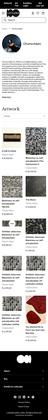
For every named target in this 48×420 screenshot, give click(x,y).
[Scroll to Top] (43, 406)
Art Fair (17, 4)
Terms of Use (23, 406)
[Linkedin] (24, 397)
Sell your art (40, 4)
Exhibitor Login (27, 4)
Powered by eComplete (24, 415)
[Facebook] (15, 397)
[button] (43, 13)
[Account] (32, 13)
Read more (6, 97)
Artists (4, 29)
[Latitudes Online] (13, 13)
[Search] (5, 20)
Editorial (8, 3)
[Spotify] (33, 397)
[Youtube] (28, 397)
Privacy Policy (24, 402)
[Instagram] (19, 397)
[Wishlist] (37, 13)
